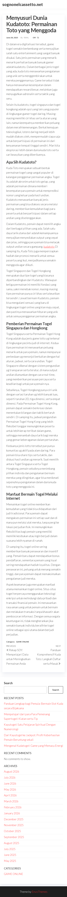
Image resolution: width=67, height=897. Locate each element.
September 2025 (14, 837)
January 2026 (12, 813)
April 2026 (10, 795)
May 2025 (10, 860)
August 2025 (11, 843)
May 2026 (10, 789)
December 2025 (13, 819)
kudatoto (49, 246)
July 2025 (9, 849)
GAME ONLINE (22, 642)
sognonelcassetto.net (22, 4)
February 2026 (13, 807)
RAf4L (26, 37)
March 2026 (11, 801)
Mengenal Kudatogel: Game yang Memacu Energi (33, 745)
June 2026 (10, 783)
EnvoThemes (39, 891)
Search (8, 683)
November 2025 (14, 825)
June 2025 (10, 855)
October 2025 (12, 831)
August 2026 (11, 771)
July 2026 (9, 777)
